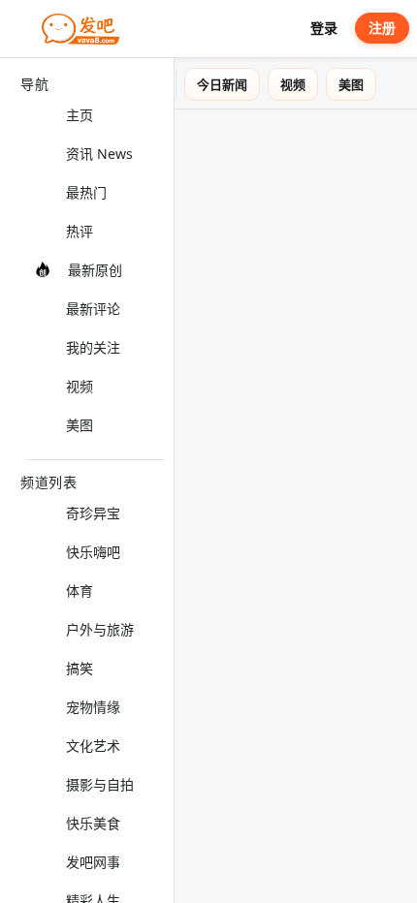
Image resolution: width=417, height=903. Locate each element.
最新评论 (93, 308)
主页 (79, 115)
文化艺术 (93, 745)
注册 (382, 27)
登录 (323, 27)
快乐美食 (93, 823)
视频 (79, 386)
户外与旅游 (100, 629)
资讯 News (99, 153)
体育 (79, 590)
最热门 (86, 192)
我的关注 (93, 347)
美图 (79, 425)
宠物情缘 (93, 707)
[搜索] (286, 29)
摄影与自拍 (100, 784)
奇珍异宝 (93, 513)
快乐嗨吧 (93, 552)
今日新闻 (222, 84)
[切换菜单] (22, 29)
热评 (79, 231)
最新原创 (95, 270)
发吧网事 (93, 862)
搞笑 (79, 668)
